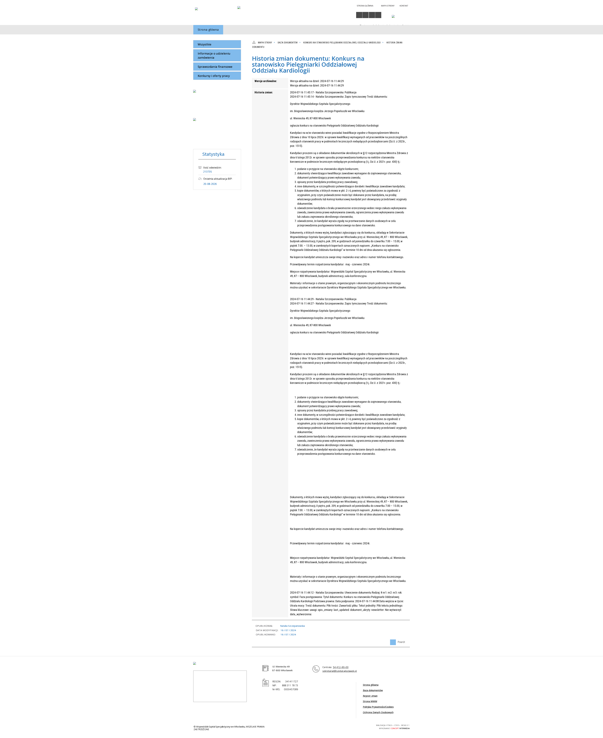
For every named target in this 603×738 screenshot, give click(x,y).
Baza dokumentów (373, 690)
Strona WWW (370, 701)
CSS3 (353, 726)
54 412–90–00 (340, 667)
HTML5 (347, 726)
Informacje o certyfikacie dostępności (312, 727)
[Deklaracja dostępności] (365, 15)
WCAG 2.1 (364, 726)
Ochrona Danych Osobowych (378, 712)
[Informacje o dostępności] (359, 15)
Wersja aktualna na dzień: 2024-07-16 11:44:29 (317, 81)
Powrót (397, 641)
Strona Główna (365, 5)
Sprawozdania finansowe (215, 67)
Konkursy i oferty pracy (214, 76)
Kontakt (404, 5)
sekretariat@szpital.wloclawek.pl (339, 670)
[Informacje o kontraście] (378, 15)
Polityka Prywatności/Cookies (378, 706)
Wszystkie (204, 44)
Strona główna (370, 684)
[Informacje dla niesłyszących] (372, 15)
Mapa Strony (387, 5)
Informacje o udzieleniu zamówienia (214, 55)
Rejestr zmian (370, 695)
